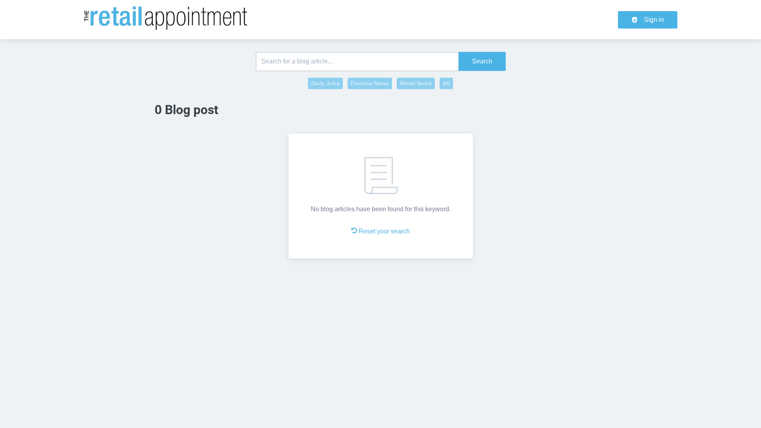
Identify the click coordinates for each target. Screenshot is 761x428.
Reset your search (384, 231)
